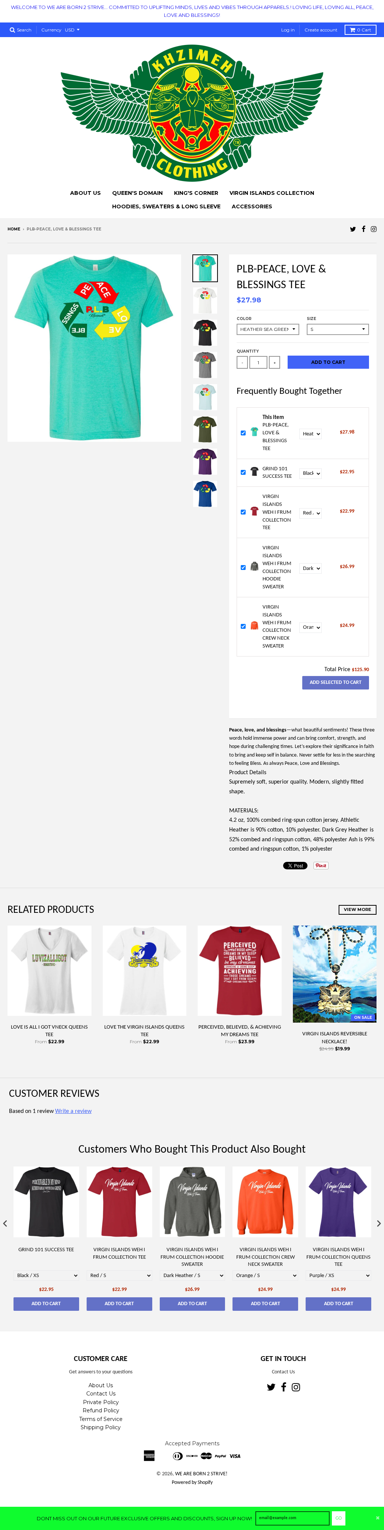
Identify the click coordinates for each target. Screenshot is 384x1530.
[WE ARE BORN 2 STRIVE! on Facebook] (364, 229)
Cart (364, 30)
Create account (321, 30)
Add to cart (46, 1304)
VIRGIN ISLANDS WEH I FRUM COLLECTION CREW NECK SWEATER (265, 1257)
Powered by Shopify (192, 1482)
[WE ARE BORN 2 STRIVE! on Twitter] (353, 229)
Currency (51, 30)
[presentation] (5, 1223)
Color (244, 318)
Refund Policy (100, 1410)
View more (357, 909)
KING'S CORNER (196, 193)
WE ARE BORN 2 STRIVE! (201, 1474)
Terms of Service (101, 1419)
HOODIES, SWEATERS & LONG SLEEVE (166, 206)
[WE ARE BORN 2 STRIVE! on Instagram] (373, 229)
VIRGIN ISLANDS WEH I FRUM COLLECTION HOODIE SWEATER (192, 1257)
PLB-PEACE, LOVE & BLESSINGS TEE (275, 433)
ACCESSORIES (252, 206)
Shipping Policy (101, 1427)
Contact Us (101, 1393)
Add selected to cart (336, 682)
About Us (100, 1385)
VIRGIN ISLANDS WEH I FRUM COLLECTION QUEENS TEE (338, 1257)
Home (14, 229)
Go (339, 1518)
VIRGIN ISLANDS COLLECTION (272, 193)
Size (311, 318)
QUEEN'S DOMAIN (137, 193)
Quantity (248, 351)
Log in (288, 30)
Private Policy (101, 1402)
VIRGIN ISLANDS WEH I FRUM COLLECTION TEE (276, 512)
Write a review (73, 1111)
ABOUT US (85, 193)
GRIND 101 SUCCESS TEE (46, 1250)
